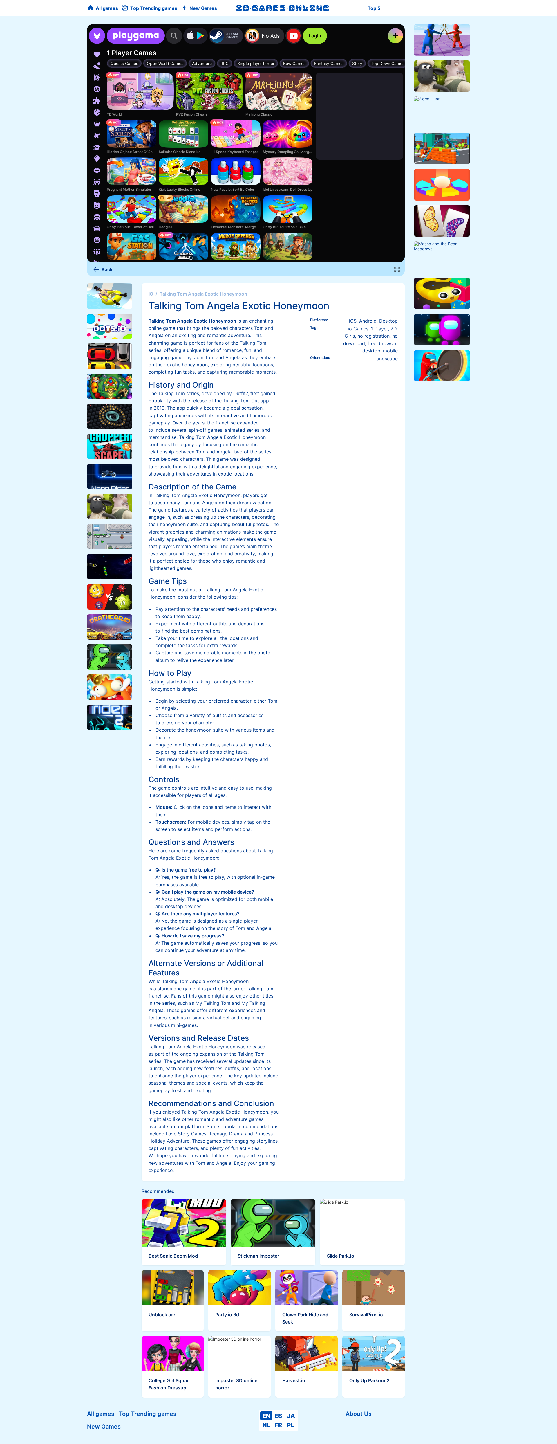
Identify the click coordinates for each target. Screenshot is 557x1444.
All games (100, 1413)
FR (278, 1425)
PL (290, 1425)
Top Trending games (147, 1413)
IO (151, 294)
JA (291, 1415)
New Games (104, 1426)
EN (266, 1415)
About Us (359, 1413)
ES (278, 1415)
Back (107, 269)
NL (266, 1425)
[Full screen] (397, 269)
